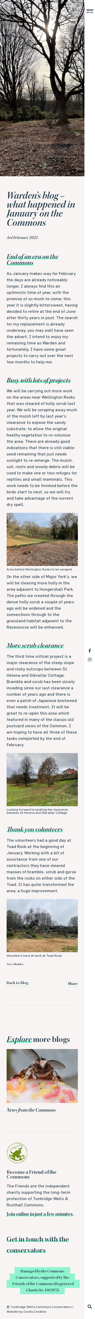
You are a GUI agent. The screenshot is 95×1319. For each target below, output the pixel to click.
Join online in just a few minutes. (40, 1214)
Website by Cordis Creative (26, 1311)
